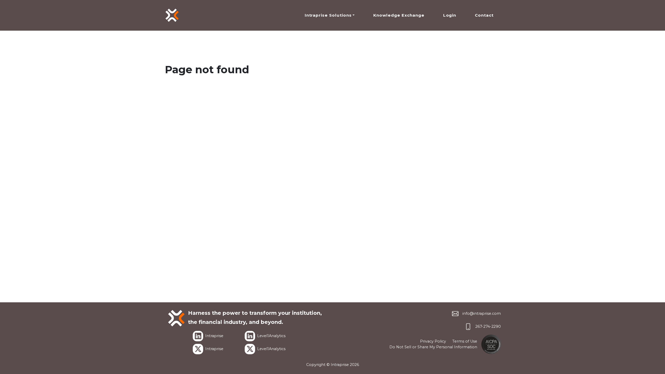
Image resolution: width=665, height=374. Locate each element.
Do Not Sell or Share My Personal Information (433, 347)
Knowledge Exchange (398, 15)
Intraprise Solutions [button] (328, 15)
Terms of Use (464, 341)
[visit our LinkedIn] (198, 336)
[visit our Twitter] (198, 349)
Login (449, 15)
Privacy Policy (433, 341)
